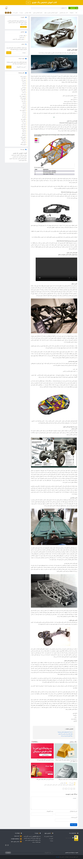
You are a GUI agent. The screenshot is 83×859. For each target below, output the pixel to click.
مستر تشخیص (15, 157)
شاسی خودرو (49, 784)
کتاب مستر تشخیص (64, 13)
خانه (76, 13)
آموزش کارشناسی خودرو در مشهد (51, 13)
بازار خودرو (15, 153)
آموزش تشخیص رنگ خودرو (18, 39)
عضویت (8, 67)
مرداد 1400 (24, 121)
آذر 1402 (24, 84)
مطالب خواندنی (28, 13)
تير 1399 (24, 141)
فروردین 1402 (23, 98)
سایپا (16, 158)
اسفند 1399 (23, 126)
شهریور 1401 (23, 107)
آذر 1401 (24, 105)
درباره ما (21, 13)
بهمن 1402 (24, 80)
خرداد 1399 (23, 142)
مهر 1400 (24, 117)
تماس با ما (15, 13)
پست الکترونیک (50, 811)
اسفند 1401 (24, 100)
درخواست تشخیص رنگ (48, 836)
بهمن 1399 (24, 128)
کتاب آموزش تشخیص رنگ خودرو (44, 2)
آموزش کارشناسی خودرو (22, 158)
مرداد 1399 (24, 139)
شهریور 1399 (23, 137)
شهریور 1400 (23, 119)
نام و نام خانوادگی (73, 811)
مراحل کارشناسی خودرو (37, 13)
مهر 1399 (24, 135)
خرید (28, 2)
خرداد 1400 (24, 125)
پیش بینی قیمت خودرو (22, 155)
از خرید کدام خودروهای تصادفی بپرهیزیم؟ (65, 732)
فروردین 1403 (23, 76)
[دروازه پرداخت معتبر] (76, 838)
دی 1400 (24, 112)
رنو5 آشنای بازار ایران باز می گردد (67, 736)
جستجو (8, 52)
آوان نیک (57, 857)
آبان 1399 (24, 134)
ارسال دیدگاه (73, 824)
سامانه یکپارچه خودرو (23, 160)
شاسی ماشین (54, 784)
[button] (73, 8)
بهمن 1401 (24, 101)
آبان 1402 (24, 85)
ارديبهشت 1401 (23, 110)
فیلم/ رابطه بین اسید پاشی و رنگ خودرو (65, 734)
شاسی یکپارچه (71, 784)
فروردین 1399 (23, 144)
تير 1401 (24, 109)
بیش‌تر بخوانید (23, 27)
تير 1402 (24, 92)
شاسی (45, 784)
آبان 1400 (24, 116)
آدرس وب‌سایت (74, 817)
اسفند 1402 (24, 78)
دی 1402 (24, 82)
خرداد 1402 (24, 94)
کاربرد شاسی (60, 784)
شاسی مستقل (65, 784)
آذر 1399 (24, 132)
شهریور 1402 (23, 89)
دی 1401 (24, 103)
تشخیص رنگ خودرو (23, 157)
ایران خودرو (13, 155)
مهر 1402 (24, 87)
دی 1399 (24, 130)
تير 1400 (24, 123)
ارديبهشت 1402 (23, 96)
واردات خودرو (12, 158)
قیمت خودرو (23, 153)
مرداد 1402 (24, 91)
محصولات (72, 13)
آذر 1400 (24, 114)
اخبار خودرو (22, 37)
